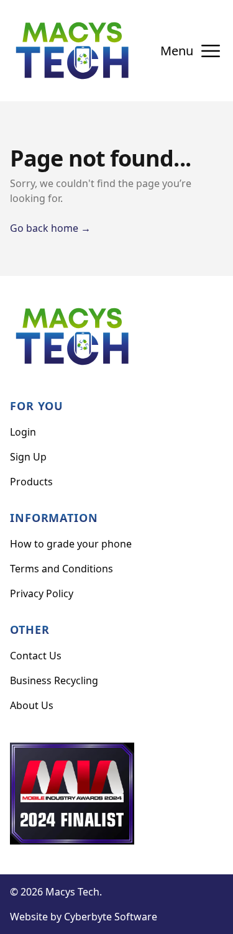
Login (23, 432)
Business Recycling (54, 680)
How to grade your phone (71, 544)
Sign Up (28, 457)
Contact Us (36, 655)
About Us (31, 705)
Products (31, 481)
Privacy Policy (41, 593)
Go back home (50, 228)
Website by (83, 916)
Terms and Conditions (61, 568)
